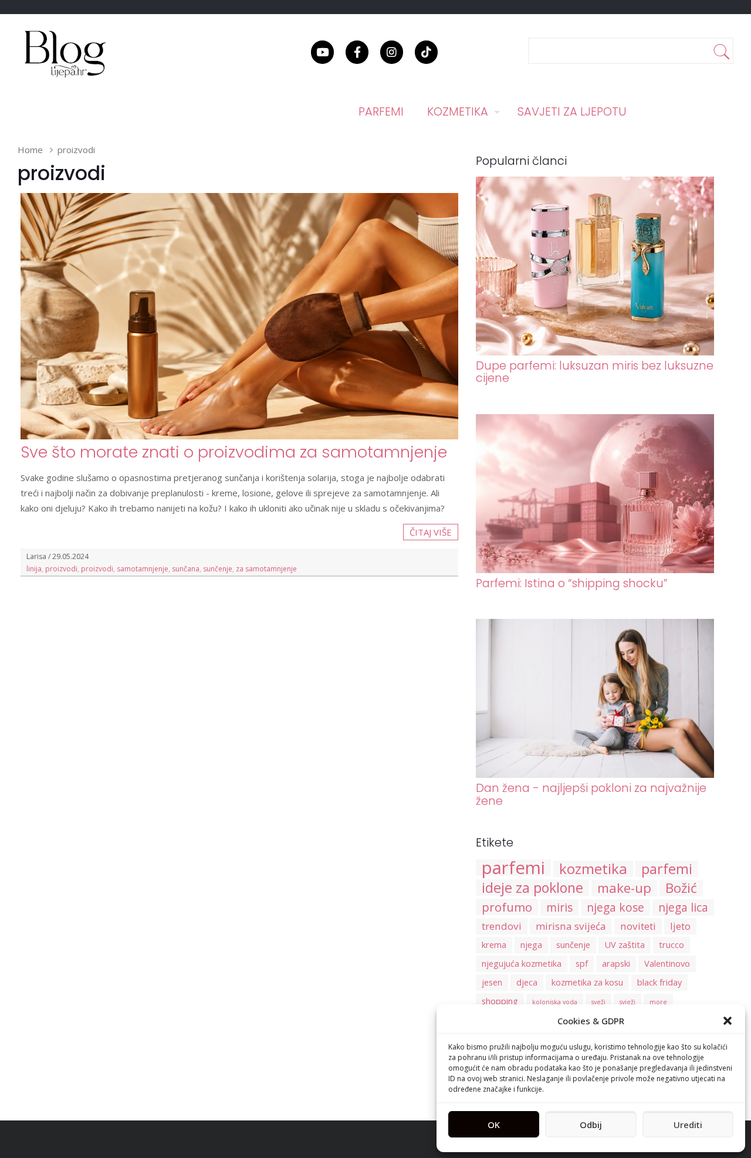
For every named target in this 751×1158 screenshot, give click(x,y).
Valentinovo (667, 963)
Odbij (591, 1124)
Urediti (688, 1124)
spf (582, 963)
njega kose (615, 907)
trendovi (502, 926)
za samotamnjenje (266, 569)
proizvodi (61, 569)
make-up (624, 888)
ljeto (680, 926)
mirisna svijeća (571, 926)
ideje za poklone (532, 887)
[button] (727, 1021)
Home (30, 149)
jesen (492, 982)
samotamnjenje (142, 569)
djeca (526, 982)
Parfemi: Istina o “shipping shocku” (572, 583)
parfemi (513, 867)
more (658, 1002)
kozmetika (593, 869)
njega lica (683, 907)
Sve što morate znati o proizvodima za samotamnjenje (234, 452)
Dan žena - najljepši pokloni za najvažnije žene (591, 794)
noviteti (638, 926)
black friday (659, 982)
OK (494, 1124)
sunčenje (217, 569)
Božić (681, 888)
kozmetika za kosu (587, 982)
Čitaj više (431, 532)
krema (494, 944)
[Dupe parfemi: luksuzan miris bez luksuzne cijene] (595, 352)
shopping (500, 1001)
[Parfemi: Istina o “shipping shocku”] (595, 569)
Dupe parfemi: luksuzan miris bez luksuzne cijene (594, 372)
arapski (616, 963)
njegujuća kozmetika (521, 963)
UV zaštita (624, 944)
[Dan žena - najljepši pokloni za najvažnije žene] (595, 774)
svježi (627, 1002)
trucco (671, 944)
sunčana (185, 569)
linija (34, 569)
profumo (507, 907)
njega (531, 944)
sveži (598, 1002)
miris (559, 907)
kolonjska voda (554, 1002)
